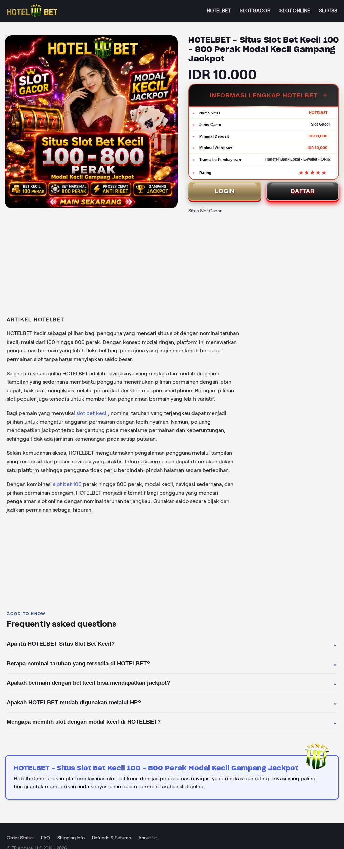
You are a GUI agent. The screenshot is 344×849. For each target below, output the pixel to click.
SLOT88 (328, 10)
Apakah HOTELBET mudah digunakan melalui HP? (172, 702)
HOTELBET (219, 10)
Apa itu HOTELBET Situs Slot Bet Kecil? (172, 644)
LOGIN (225, 191)
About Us (148, 837)
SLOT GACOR (255, 10)
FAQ (45, 837)
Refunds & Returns (111, 837)
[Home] (32, 11)
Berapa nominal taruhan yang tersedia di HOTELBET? (172, 663)
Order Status (20, 837)
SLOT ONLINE (295, 10)
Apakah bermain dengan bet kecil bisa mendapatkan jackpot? (172, 683)
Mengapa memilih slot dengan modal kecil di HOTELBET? (172, 722)
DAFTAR (303, 191)
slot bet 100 (67, 484)
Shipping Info (71, 837)
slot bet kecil (92, 413)
